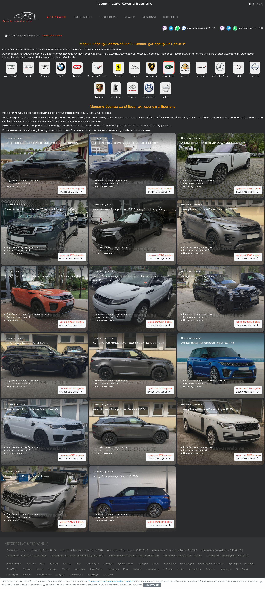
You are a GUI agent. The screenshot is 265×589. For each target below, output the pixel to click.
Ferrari (118, 76)
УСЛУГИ (130, 17)
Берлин (31, 564)
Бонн (43, 564)
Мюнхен (210, 569)
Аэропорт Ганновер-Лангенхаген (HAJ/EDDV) (78, 556)
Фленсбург (169, 564)
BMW (60, 76)
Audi (28, 76)
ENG (259, 4)
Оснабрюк (242, 569)
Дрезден (108, 564)
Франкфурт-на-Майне (211, 564)
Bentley (45, 76)
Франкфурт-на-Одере (241, 564)
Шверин (60, 575)
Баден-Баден (14, 564)
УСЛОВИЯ (149, 17)
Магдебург (195, 569)
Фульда (27, 569)
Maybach (185, 76)
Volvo (165, 97)
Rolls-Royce (116, 97)
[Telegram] (171, 28)
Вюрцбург (93, 575)
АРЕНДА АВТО (56, 17)
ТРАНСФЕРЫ (108, 17)
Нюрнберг (225, 569)
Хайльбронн (96, 569)
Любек (180, 569)
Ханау (65, 569)
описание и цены (71, 190)
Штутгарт (76, 575)
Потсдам (12, 575)
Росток (26, 575)
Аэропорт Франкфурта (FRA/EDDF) (222, 550)
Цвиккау (108, 575)
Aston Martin (11, 76)
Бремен (54, 564)
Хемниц (67, 564)
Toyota (132, 97)
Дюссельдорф (126, 564)
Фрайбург (12, 569)
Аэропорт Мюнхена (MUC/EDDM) (182, 556)
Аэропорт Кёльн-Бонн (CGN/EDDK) (127, 550)
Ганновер (79, 569)
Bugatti (77, 76)
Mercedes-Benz (220, 76)
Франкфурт (187, 564)
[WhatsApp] (177, 28)
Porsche (99, 97)
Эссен (155, 564)
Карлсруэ (113, 569)
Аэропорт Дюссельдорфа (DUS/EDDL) (174, 550)
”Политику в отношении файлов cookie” (111, 581)
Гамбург (53, 569)
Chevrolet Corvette (98, 76)
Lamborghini (151, 76)
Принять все (152, 585)
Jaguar (134, 76)
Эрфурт (143, 564)
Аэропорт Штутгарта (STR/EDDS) (228, 556)
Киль (125, 569)
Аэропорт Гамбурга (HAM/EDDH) (26, 556)
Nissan (255, 76)
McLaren (201, 76)
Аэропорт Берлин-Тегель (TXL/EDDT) (81, 550)
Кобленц (137, 569)
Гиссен (40, 569)
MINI (238, 76)
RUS (251, 4)
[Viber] (164, 28)
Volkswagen (149, 97)
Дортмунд (92, 564)
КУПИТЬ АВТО (83, 17)
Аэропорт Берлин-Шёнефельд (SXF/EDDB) (31, 550)
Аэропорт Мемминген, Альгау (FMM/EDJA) (134, 556)
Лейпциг (168, 569)
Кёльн (79, 564)
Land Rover (169, 76)
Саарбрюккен (43, 575)
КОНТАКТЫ (170, 17)
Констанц (153, 569)
